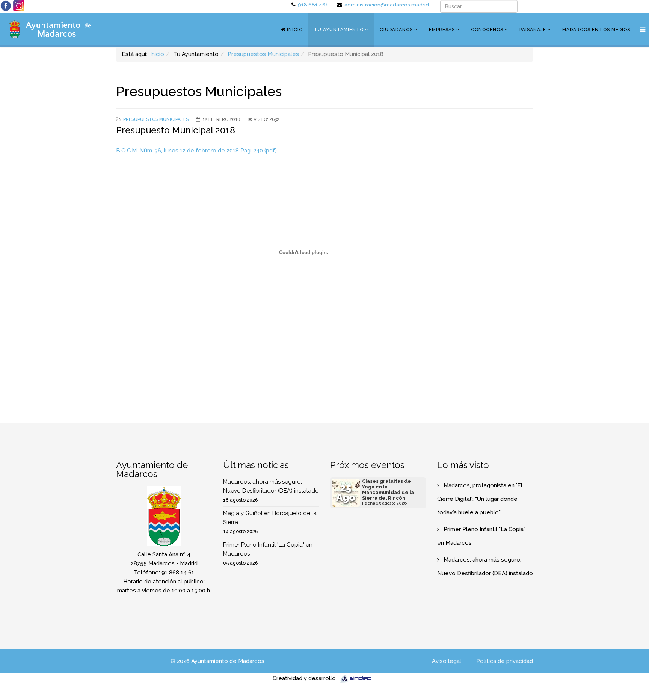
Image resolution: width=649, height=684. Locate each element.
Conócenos (487, 29)
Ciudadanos (396, 29)
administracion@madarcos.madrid (386, 5)
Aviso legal (446, 661)
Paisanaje (532, 29)
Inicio (294, 29)
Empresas (442, 29)
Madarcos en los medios (596, 29)
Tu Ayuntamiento (339, 29)
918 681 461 (313, 5)
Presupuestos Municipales (263, 54)
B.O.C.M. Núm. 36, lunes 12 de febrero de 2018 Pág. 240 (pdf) (196, 150)
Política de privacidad (504, 661)
